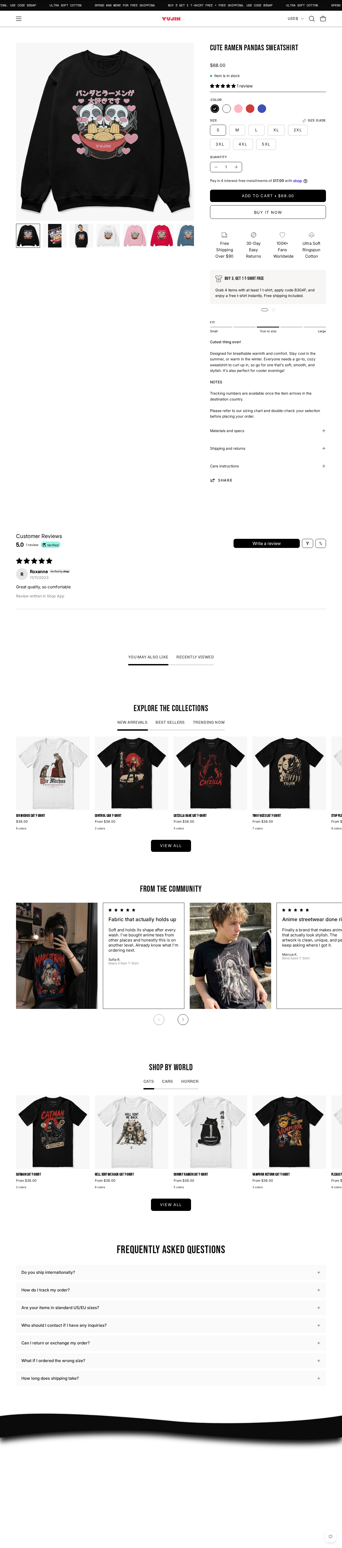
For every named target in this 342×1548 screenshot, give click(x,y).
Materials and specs (227, 431)
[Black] (215, 108)
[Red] (250, 108)
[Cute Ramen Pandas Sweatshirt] (28, 236)
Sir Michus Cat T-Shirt (30, 816)
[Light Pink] (238, 108)
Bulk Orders (187, 1481)
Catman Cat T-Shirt (28, 1175)
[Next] (183, 1019)
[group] (171, 784)
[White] (226, 108)
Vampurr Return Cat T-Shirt (271, 1175)
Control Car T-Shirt (108, 816)
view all (171, 845)
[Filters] (307, 543)
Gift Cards (185, 1473)
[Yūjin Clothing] (171, 19)
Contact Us (186, 1464)
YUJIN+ (119, 1494)
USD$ (293, 18)
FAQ (180, 1448)
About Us (185, 1456)
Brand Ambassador (130, 1448)
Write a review (266, 543)
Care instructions (224, 466)
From (105, 821)
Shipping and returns (227, 448)
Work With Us (125, 1456)
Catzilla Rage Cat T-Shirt (190, 816)
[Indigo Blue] (262, 108)
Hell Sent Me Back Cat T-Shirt (114, 1175)
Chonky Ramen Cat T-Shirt (191, 1175)
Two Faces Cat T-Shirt (266, 816)
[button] (311, 18)
